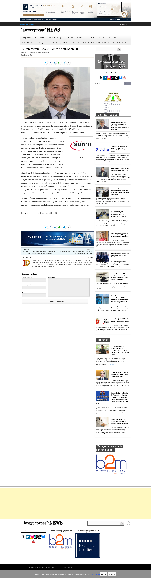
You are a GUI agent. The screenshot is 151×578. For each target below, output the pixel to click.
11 (109, 105)
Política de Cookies (53, 567)
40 (119, 111)
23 (117, 107)
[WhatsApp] (59, 63)
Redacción (28, 257)
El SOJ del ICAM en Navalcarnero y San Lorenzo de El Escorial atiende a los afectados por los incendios (120, 213)
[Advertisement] (75, 503)
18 (107, 107)
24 (119, 107)
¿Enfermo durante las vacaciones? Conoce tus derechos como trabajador (119, 421)
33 (105, 111)
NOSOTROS (121, 42)
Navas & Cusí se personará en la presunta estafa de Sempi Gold (120, 169)
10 (107, 105)
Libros (83, 42)
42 (107, 112)
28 (111, 109)
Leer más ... (104, 138)
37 (113, 111)
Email (26, 285)
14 (115, 105)
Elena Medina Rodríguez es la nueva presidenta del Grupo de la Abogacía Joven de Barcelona (120, 234)
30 (115, 109)
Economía (81, 37)
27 (109, 109)
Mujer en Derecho (29, 42)
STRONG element (123, 24)
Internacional (101, 37)
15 (117, 105)
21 (113, 107)
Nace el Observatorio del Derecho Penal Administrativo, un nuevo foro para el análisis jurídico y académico (119, 276)
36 (111, 111)
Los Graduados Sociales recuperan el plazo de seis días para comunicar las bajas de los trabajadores (120, 191)
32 (119, 109)
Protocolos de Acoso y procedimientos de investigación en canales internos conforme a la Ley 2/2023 (120, 350)
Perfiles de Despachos (97, 42)
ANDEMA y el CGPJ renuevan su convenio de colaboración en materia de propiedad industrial (120, 320)
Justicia (63, 37)
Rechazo (112, 574)
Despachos (26, 37)
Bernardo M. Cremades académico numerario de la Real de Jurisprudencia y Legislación (39, 252)
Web (23, 292)
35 (109, 111)
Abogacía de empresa (48, 42)
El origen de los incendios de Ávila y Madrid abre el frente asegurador (119, 374)
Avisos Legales (67, 567)
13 (113, 105)
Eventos (111, 42)
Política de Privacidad (36, 567)
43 (109, 112)
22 (115, 107)
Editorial (71, 37)
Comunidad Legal (40, 37)
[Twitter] (46, 63)
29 (113, 109)
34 (107, 111)
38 (115, 111)
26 (107, 109)
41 (105, 112)
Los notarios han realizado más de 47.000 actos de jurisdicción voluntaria (76, 252)
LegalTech (63, 42)
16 (119, 105)
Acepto (103, 574)
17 (105, 107)
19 (109, 107)
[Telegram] (64, 63)
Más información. (95, 574)
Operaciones (73, 42)
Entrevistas (54, 37)
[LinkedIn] (55, 63)
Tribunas (90, 37)
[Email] (68, 63)
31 (117, 109)
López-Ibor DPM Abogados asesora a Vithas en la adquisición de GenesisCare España (119, 149)
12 (111, 105)
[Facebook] (50, 63)
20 (111, 107)
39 (117, 111)
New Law (112, 37)
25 (105, 109)
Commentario (51, 277)
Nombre (27, 277)
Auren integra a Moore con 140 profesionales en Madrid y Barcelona (120, 255)
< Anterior (26, 249)
